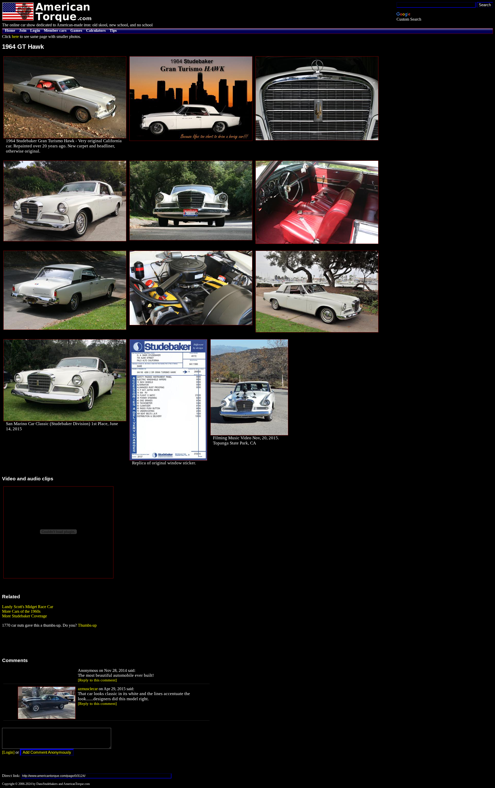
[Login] (8, 752)
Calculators (96, 30)
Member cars (55, 30)
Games (76, 30)
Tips (113, 30)
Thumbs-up (87, 625)
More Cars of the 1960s (21, 611)
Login (35, 30)
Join (22, 30)
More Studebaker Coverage (24, 616)
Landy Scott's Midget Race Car (27, 606)
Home (10, 30)
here (15, 36)
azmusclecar (88, 689)
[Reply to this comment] (97, 680)
